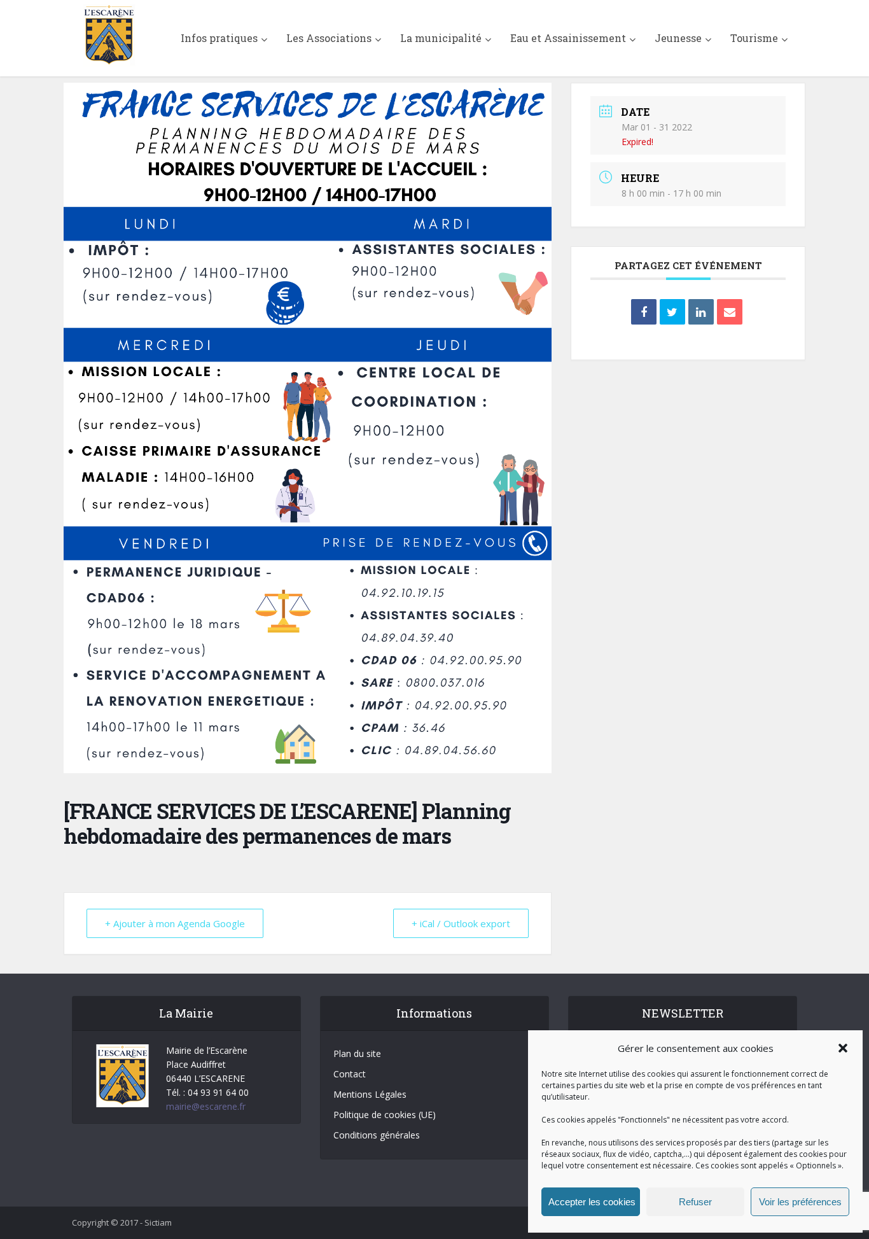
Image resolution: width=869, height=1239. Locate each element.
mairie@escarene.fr (206, 1106)
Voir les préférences (800, 1201)
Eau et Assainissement (568, 38)
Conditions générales (376, 1135)
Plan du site (357, 1053)
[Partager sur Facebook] (644, 312)
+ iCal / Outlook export (461, 923)
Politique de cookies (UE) (384, 1115)
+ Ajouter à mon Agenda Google (175, 923)
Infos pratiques (219, 38)
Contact (349, 1074)
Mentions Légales (370, 1094)
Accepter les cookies (592, 1201)
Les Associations (329, 38)
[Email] (729, 312)
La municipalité (441, 38)
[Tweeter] (672, 312)
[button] (843, 1048)
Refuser (695, 1201)
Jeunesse (678, 38)
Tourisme (754, 38)
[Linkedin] (701, 312)
